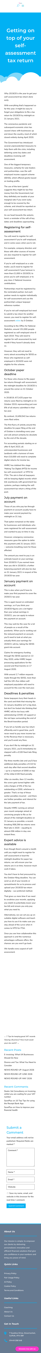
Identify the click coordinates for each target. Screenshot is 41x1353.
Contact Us (9, 1316)
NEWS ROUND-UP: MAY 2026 (18, 1078)
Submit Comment (16, 1206)
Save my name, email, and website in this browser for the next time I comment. (20, 1196)
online (18, 320)
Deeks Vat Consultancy (14, 1091)
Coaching (8, 1307)
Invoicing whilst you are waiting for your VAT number (20, 1094)
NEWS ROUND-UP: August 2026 (19, 1070)
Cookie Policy (10, 1286)
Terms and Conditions (14, 1290)
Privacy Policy (10, 1273)
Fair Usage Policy (11, 1278)
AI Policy (8, 1282)
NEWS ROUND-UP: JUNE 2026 (18, 1074)
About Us (8, 1312)
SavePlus (8, 1100)
